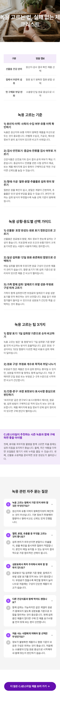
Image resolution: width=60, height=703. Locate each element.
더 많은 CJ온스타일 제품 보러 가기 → (30, 686)
